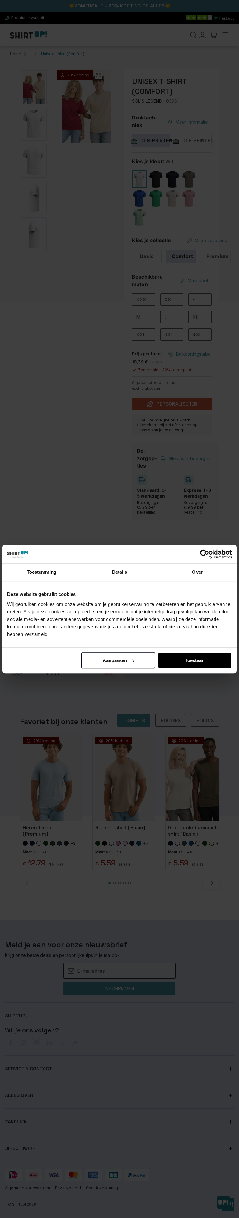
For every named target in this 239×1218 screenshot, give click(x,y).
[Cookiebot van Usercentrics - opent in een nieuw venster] (204, 554)
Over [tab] (197, 572)
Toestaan (194, 660)
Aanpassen (115, 660)
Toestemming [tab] (41, 572)
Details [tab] (119, 572)
